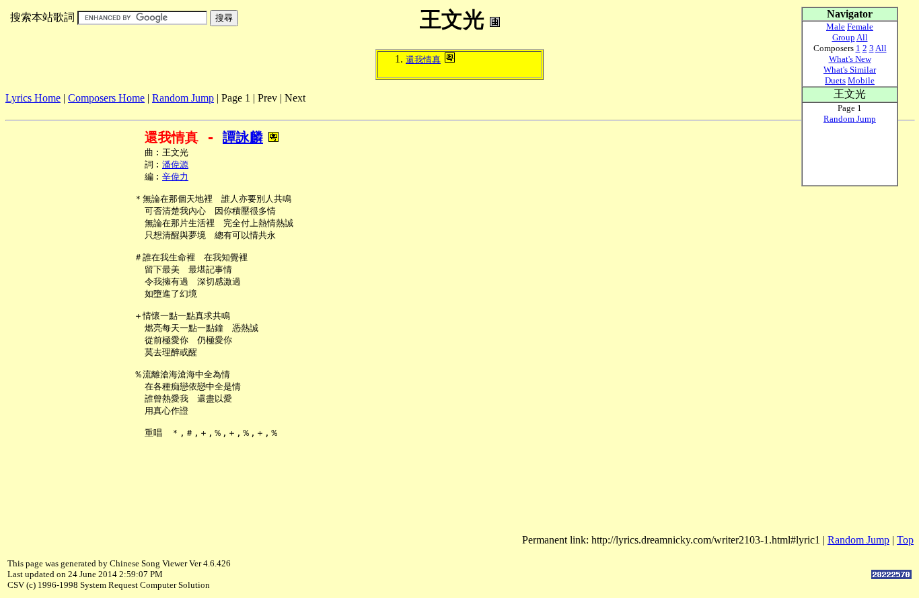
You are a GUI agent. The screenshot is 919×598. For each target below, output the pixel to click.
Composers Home (106, 98)
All (862, 37)
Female (860, 27)
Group (843, 37)
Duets (835, 80)
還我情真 (423, 59)
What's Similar (849, 70)
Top (905, 540)
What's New (850, 59)
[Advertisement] (250, 109)
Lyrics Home (33, 98)
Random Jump (183, 98)
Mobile (861, 80)
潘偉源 (175, 164)
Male (835, 27)
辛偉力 (175, 177)
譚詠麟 (243, 137)
